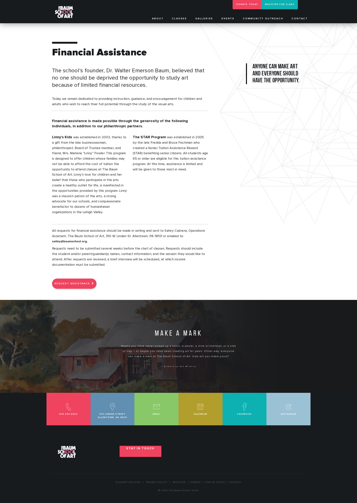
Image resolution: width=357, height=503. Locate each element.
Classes (179, 18)
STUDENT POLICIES (128, 482)
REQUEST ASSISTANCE (72, 283)
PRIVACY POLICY (156, 482)
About (157, 18)
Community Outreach (263, 18)
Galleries (204, 18)
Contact (300, 18)
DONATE (195, 482)
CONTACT (235, 482)
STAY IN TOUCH (140, 448)
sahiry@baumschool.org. (70, 241)
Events (227, 18)
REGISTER (179, 482)
